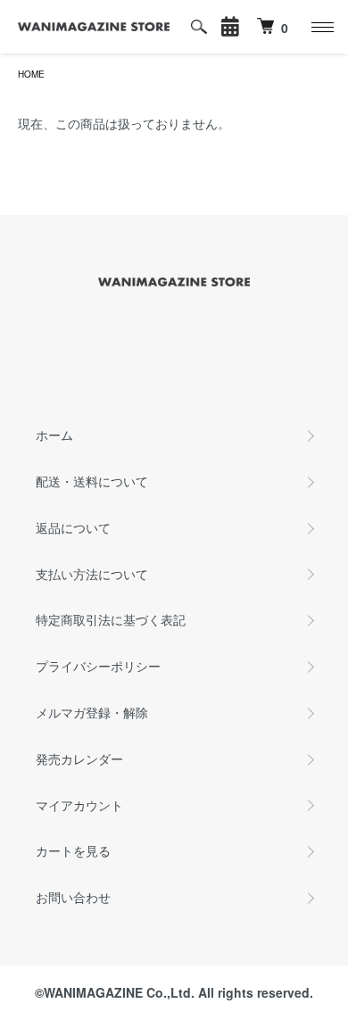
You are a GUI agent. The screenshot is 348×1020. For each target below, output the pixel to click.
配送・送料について (92, 481)
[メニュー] (321, 27)
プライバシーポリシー (98, 666)
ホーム (54, 435)
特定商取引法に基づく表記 (111, 619)
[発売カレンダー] (230, 27)
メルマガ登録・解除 (92, 712)
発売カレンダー (79, 758)
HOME (31, 74)
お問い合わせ (73, 897)
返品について (73, 527)
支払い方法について (92, 574)
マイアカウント (79, 805)
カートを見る (73, 850)
